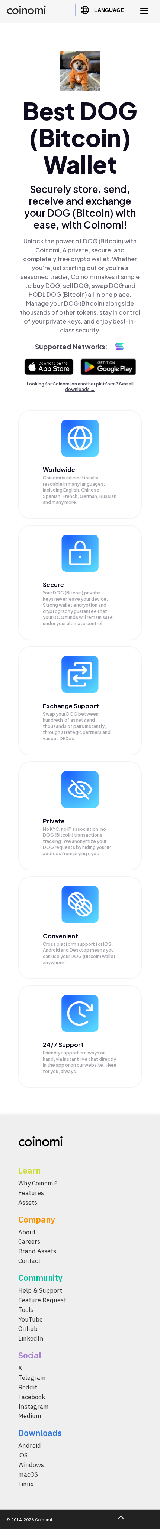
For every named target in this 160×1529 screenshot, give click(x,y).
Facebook (31, 1397)
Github (28, 1329)
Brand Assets (37, 1251)
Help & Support (40, 1291)
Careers (29, 1242)
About (27, 1232)
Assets (27, 1202)
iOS (23, 1455)
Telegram (32, 1378)
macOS (28, 1474)
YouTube (30, 1319)
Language (109, 10)
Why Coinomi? (38, 1183)
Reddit (27, 1387)
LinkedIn (31, 1339)
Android (29, 1446)
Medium (29, 1416)
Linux (26, 1484)
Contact (29, 1261)
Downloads (40, 1433)
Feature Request (42, 1300)
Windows (31, 1465)
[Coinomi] (26, 12)
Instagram (33, 1406)
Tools (25, 1310)
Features (31, 1193)
